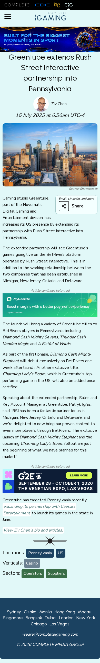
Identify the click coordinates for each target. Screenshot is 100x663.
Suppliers (56, 573)
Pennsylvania (40, 553)
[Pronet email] (50, 39)
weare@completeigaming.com (50, 634)
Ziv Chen (59, 104)
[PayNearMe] (50, 305)
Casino (32, 563)
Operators (33, 573)
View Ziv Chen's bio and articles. (33, 530)
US (60, 553)
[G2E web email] (50, 480)
